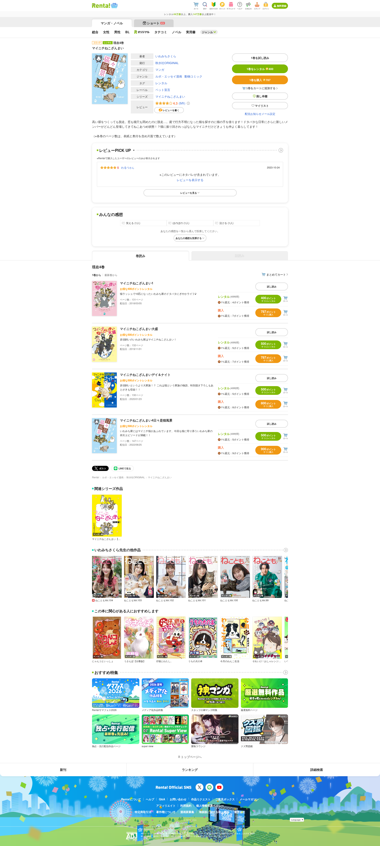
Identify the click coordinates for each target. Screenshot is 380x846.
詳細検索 (316, 769)
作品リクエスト (201, 799)
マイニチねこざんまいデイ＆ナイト (145, 374)
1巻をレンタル (260, 69)
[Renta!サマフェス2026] (114, 5)
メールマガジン (249, 799)
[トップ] (101, 5)
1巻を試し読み (260, 58)
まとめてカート (276, 274)
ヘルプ (150, 799)
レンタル (161, 83)
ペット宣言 (162, 90)
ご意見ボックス (225, 799)
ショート (155, 23)
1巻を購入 (260, 80)
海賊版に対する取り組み (214, 812)
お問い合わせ (178, 799)
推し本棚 (261, 96)
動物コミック (193, 76)
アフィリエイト (166, 805)
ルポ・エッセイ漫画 (168, 76)
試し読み (271, 286)
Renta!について (131, 799)
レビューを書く (171, 110)
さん (127, 167)
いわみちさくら (165, 56)
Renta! (95, 477)
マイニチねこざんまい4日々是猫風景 (146, 420)
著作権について (166, 812)
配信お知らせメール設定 (260, 114)
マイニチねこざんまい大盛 (139, 328)
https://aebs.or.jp (148, 839)
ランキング (190, 769)
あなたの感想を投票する (189, 238)
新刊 (63, 769)
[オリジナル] (142, 32)
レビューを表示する (190, 180)
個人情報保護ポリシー (210, 805)
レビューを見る (188, 193)
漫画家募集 (187, 812)
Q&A (162, 799)
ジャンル (207, 32)
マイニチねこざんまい (170, 96)
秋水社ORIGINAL (167, 63)
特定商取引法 (143, 812)
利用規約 (185, 805)
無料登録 (281, 6)
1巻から (96, 275)
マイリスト (262, 106)
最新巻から (110, 275)
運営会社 (239, 812)
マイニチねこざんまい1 (136, 283)
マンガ (159, 69)
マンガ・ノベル (112, 23)
